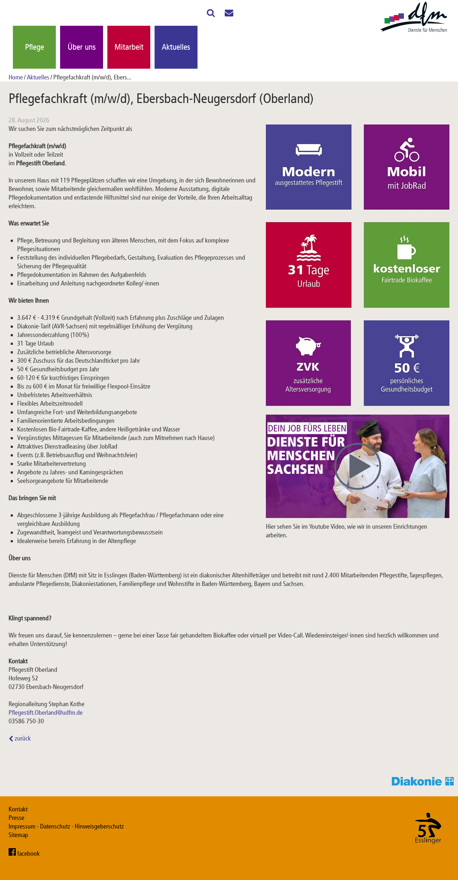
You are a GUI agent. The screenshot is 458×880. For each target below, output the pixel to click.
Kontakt (18, 809)
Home (16, 77)
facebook (28, 853)
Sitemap (18, 835)
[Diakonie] (425, 783)
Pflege (34, 47)
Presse (16, 818)
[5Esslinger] (428, 851)
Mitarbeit (128, 47)
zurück (22, 738)
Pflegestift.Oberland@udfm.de (46, 713)
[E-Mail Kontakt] (229, 14)
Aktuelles (176, 47)
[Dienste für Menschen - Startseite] (413, 32)
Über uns (82, 47)
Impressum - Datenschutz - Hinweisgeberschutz (66, 826)
